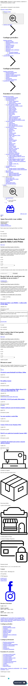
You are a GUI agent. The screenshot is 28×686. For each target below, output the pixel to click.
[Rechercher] (13, 19)
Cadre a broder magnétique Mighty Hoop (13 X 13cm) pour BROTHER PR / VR (13, 390)
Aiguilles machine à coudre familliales (16, 168)
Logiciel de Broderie (10, 45)
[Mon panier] (6, 199)
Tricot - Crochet (11, 141)
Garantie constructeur (17, 620)
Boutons (10, 131)
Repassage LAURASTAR (14, 53)
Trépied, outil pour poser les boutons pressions (13, 407)
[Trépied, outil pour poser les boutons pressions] (3, 405)
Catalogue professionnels (8, 55)
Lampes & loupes (12, 146)
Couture (10, 115)
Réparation (10, 138)
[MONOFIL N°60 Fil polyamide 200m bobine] (9, 396)
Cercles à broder (12, 102)
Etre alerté (15, 273)
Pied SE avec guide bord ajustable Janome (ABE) (14, 433)
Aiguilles (7, 167)
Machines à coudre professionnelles (13, 74)
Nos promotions (18, 617)
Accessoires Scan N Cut (11, 166)
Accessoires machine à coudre (12, 104)
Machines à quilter (9, 47)
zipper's (10, 142)
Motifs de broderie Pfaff (13, 173)
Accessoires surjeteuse (10, 121)
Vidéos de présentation (8, 619)
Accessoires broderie (10, 100)
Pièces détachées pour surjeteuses (15, 125)
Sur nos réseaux (11, 617)
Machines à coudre (9, 41)
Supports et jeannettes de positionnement (17, 161)
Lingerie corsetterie (12, 140)
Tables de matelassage (13, 117)
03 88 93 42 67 (4, 578)
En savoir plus (4, 321)
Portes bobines (11, 123)
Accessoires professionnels (11, 79)
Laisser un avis (4, 580)
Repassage (8, 51)
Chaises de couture (12, 128)
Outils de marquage (12, 149)
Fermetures (10, 129)
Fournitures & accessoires (8, 80)
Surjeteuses (8, 43)
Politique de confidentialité (13, 668)
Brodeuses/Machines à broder (12, 42)
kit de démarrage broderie (11, 98)
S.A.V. (7, 669)
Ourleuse (7, 77)
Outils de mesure (12, 150)
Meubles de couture (10, 46)
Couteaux (10, 122)
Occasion (8, 54)
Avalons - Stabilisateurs (13, 101)
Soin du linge (11, 134)
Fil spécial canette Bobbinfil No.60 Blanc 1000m (13, 372)
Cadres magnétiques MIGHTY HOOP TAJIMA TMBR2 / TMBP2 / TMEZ (16, 159)
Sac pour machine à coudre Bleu (9, 416)
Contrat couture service (10, 182)
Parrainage (8, 181)
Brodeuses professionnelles (11, 72)
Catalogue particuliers (7, 24)
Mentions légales (4, 668)
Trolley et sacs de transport (14, 116)
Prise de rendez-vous (10, 177)
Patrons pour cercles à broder (14, 103)
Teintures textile (11, 143)
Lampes (10, 162)
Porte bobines (11, 112)
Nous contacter (4, 579)
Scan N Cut (8, 48)
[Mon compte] (6, 202)
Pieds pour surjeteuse (13, 124)
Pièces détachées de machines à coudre (16, 120)
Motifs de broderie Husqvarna (14, 174)
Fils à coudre (8, 170)
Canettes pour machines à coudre (15, 105)
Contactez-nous (4, 280)
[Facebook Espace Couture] (10, 590)
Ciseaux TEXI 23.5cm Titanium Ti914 (11, 424)
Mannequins (11, 144)
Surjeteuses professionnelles (11, 76)
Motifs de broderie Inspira (14, 175)
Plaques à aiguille (12, 108)
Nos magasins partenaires (11, 183)
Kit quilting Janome (6, 381)
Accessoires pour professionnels (12, 154)
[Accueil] (4, 9)
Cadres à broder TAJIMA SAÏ (14, 155)
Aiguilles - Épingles (12, 151)
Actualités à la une (4, 617)
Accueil (2, 224)
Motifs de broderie (9, 171)
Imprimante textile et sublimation (12, 49)
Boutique (6, 224)
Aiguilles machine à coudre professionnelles (17, 169)
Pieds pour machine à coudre (14, 118)
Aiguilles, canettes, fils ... (13, 163)
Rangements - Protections (13, 153)
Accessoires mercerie (10, 127)
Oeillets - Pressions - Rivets (14, 135)
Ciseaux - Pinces (12, 147)
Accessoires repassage (13, 52)
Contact (4, 184)
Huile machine (11, 114)
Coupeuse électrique (10, 73)
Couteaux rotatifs (12, 133)
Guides (10, 164)
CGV (21, 668)
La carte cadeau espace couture (12, 179)
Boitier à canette (12, 110)
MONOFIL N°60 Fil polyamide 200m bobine (13, 399)
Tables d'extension (12, 109)
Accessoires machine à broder (12, 97)
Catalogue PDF (17, 619)
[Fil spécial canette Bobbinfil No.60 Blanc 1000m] (2, 369)
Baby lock (3, 244)
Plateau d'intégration (12, 111)
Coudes (10, 137)
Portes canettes (11, 107)
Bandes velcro (11, 130)
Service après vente (8, 620)
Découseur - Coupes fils (13, 148)
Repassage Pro (9, 78)
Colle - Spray (11, 136)
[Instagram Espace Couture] (10, 600)
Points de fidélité (9, 180)
